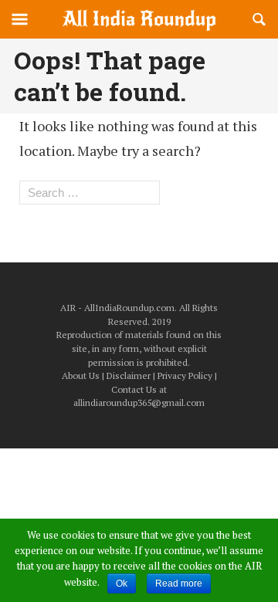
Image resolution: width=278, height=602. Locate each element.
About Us (81, 375)
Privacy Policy (185, 375)
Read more (178, 583)
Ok (121, 583)
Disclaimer (129, 375)
